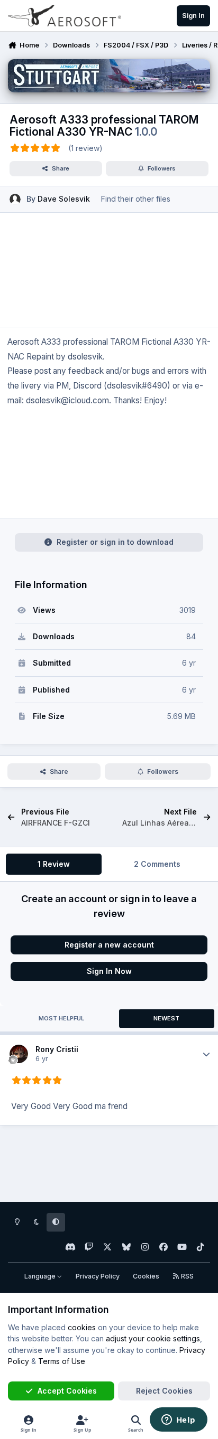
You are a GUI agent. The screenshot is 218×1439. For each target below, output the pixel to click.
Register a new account (109, 944)
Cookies (146, 1276)
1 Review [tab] (54, 863)
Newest (166, 1018)
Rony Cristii (56, 1049)
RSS (186, 1276)
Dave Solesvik (64, 198)
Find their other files (135, 198)
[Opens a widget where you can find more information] (178, 1420)
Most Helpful (61, 1018)
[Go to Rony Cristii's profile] (19, 1054)
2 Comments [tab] (157, 863)
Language (40, 1276)
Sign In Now (109, 971)
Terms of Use (61, 1361)
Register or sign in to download (115, 541)
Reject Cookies (164, 1390)
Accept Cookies (67, 1390)
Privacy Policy (98, 1276)
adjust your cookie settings (153, 1338)
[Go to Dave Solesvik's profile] (15, 199)
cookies (82, 1327)
